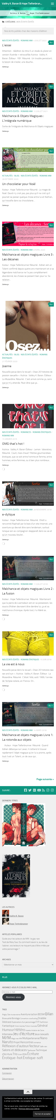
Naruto (7, 1042)
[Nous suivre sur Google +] (34, 790)
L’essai (6, 45)
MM (20, 1039)
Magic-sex (15, 1039)
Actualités (7, 176)
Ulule (20, 1054)
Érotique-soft (33, 1058)
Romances (26, 432)
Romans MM (27, 40)
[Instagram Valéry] (47, 790)
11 (52, 706)
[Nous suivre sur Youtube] (38, 790)
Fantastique (8, 1025)
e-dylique (8, 514)
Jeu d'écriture (23, 1034)
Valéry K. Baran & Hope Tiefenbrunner (22, 3)
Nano (43, 1038)
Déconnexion (8, 1078)
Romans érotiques (42, 432)
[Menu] (52, 3)
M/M (6, 1037)
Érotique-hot (12, 1058)
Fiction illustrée (20, 1026)
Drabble (42, 1018)
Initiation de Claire (37, 1030)
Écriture (33, 1054)
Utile (24, 1054)
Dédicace (6, 1022)
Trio (15, 1054)
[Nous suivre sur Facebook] (25, 790)
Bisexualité (6, 1018)
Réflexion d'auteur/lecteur (21, 1046)
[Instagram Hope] (52, 790)
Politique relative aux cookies (29, 1109)
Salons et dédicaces (14, 1050)
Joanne (6, 366)
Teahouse (31, 1050)
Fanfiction (44, 1022)
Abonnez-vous (13, 997)
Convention (24, 1018)
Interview (7, 1034)
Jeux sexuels (42, 1034)
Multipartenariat (31, 1038)
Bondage (16, 1018)
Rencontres (26, 1042)
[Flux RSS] (43, 790)
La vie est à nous (13, 664)
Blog (16, 176)
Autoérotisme (15, 1015)
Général (42, 1026)
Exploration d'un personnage (23, 1022)
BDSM (41, 1014)
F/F (37, 1021)
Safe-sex (43, 1046)
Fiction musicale (31, 1026)
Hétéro (20, 1030)
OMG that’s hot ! (13, 444)
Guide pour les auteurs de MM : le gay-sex (21, 938)
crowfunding (33, 1018)
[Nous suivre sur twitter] (30, 790)
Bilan (49, 1014)
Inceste (28, 1030)
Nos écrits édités (10, 40)
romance (37, 1042)
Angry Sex (6, 1014)
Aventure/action (29, 1014)
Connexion (7, 1073)
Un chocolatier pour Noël (18, 184)
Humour (8, 1030)
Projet (16, 1042)
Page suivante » (45, 779)
